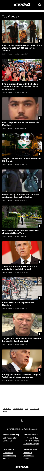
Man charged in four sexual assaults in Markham (20, 123)
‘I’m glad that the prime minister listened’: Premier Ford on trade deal (22, 339)
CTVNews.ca (8, 453)
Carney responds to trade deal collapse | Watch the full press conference (21, 375)
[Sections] (4, 4)
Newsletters (18, 408)
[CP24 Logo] (22, 4)
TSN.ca (6, 458)
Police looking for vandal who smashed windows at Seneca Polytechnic (20, 195)
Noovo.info (27, 453)
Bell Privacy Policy (30, 438)
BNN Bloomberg (9, 456)
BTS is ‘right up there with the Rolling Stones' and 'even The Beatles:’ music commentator (20, 86)
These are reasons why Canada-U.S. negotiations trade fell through (19, 267)
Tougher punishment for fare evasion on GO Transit (21, 159)
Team (5, 412)
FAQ (26, 408)
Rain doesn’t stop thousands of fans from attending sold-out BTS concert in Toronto (22, 48)
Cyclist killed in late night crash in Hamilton (18, 303)
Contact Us (34, 408)
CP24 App (7, 408)
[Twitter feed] (22, 420)
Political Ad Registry (31, 444)
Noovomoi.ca (28, 456)
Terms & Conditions (31, 441)
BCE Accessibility (10, 438)
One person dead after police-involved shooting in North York (20, 231)
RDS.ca (26, 458)
